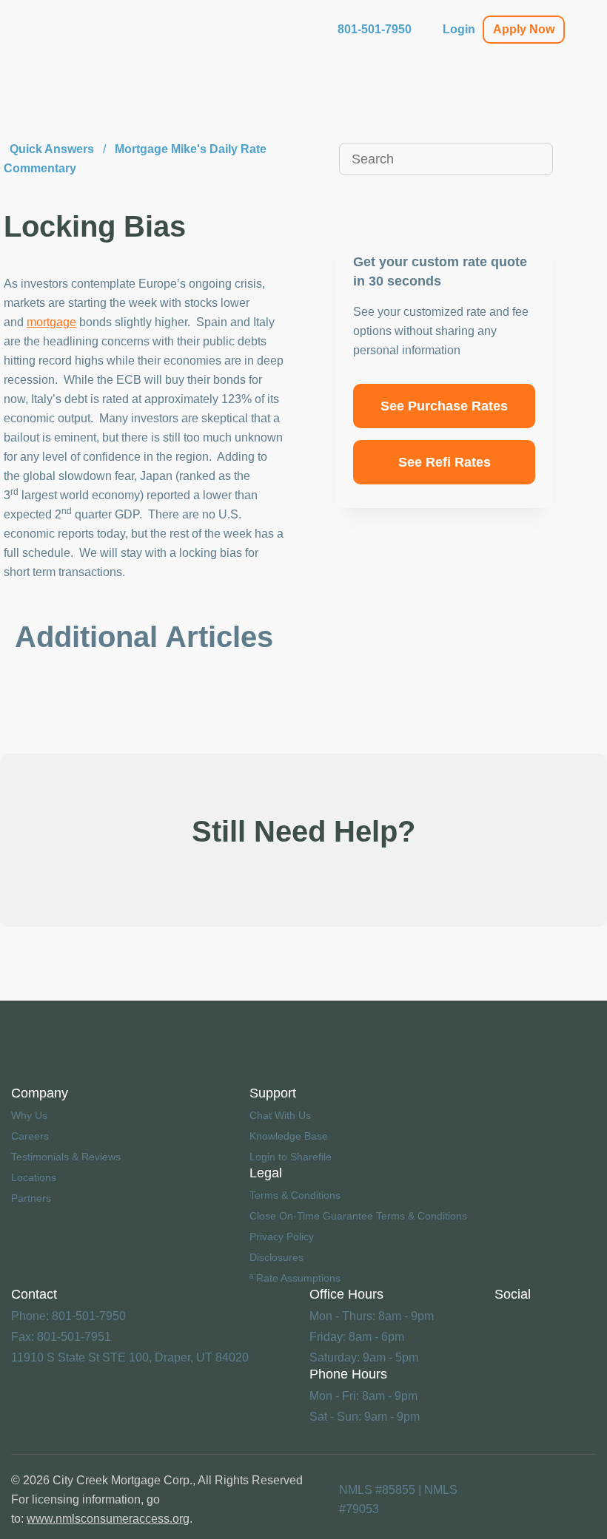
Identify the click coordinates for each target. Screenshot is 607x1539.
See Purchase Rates (444, 406)
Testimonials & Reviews (66, 1157)
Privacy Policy (281, 1236)
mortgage (51, 322)
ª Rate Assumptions (295, 1278)
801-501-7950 (375, 29)
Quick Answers (52, 149)
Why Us (29, 1115)
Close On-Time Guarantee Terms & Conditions (358, 1216)
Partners (31, 1198)
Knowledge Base (288, 1136)
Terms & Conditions (295, 1195)
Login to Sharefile (290, 1157)
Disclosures (276, 1257)
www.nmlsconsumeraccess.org (108, 1518)
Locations (33, 1177)
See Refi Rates (444, 462)
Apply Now (523, 29)
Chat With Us (280, 1115)
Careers (30, 1136)
